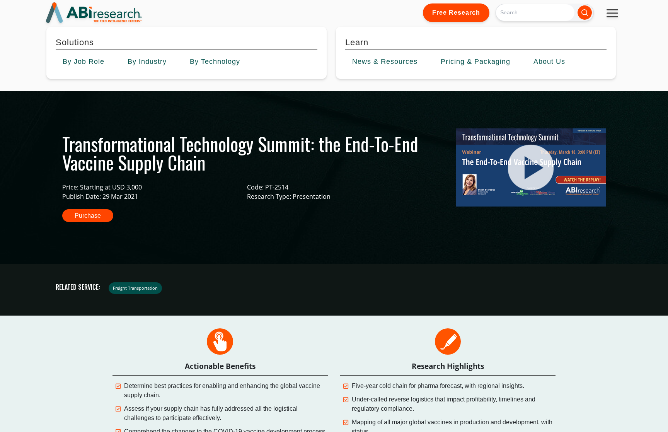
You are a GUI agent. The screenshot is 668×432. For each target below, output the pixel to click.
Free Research (456, 12)
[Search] (585, 12)
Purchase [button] (88, 215)
